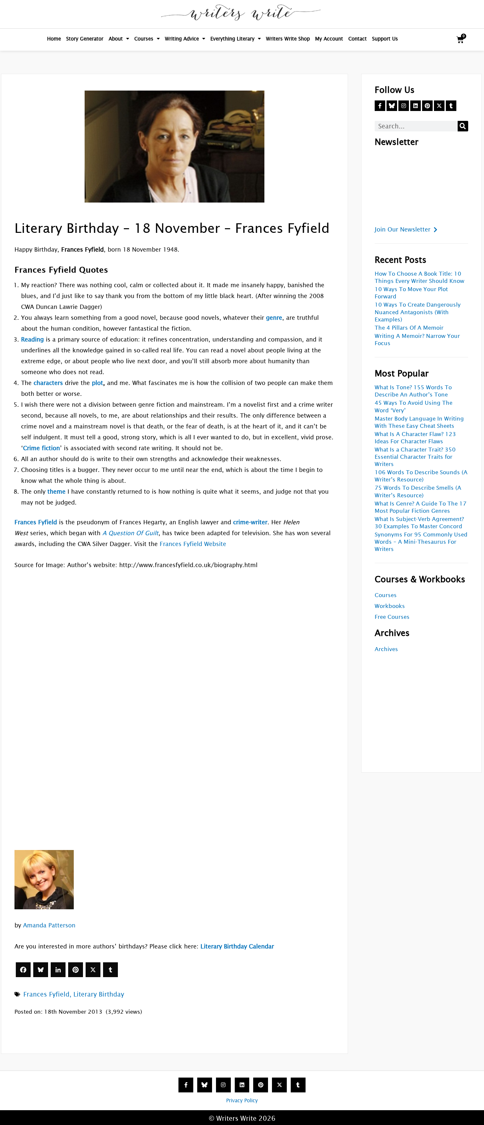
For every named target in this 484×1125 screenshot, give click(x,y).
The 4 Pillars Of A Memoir (409, 328)
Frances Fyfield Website (193, 543)
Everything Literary (232, 38)
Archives (386, 649)
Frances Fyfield (46, 994)
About (116, 38)
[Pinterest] (75, 969)
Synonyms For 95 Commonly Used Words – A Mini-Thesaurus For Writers (421, 542)
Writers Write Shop (288, 38)
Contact (357, 38)
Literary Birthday (98, 994)
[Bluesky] (40, 969)
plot (97, 382)
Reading (32, 339)
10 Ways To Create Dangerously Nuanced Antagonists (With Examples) (418, 312)
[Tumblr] (110, 969)
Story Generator (84, 38)
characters (48, 382)
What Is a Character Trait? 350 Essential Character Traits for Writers (415, 457)
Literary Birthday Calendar (237, 946)
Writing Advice (182, 38)
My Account (329, 38)
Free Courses (392, 617)
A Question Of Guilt (130, 533)
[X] (93, 969)
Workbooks (390, 606)
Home (54, 38)
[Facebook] (23, 969)
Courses (143, 38)
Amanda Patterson (49, 925)
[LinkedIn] (58, 969)
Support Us (385, 38)
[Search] (463, 126)
